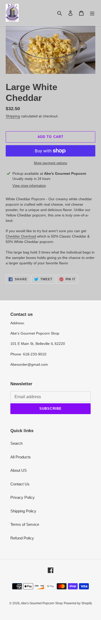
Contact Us (20, 484)
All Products (20, 457)
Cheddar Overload (21, 236)
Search (16, 443)
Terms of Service (24, 524)
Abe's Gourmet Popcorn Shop (42, 603)
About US (18, 470)
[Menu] (92, 12)
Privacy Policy (22, 497)
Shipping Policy (23, 511)
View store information (29, 186)
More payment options (50, 163)
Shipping (13, 116)
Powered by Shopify (78, 603)
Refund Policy (22, 538)
